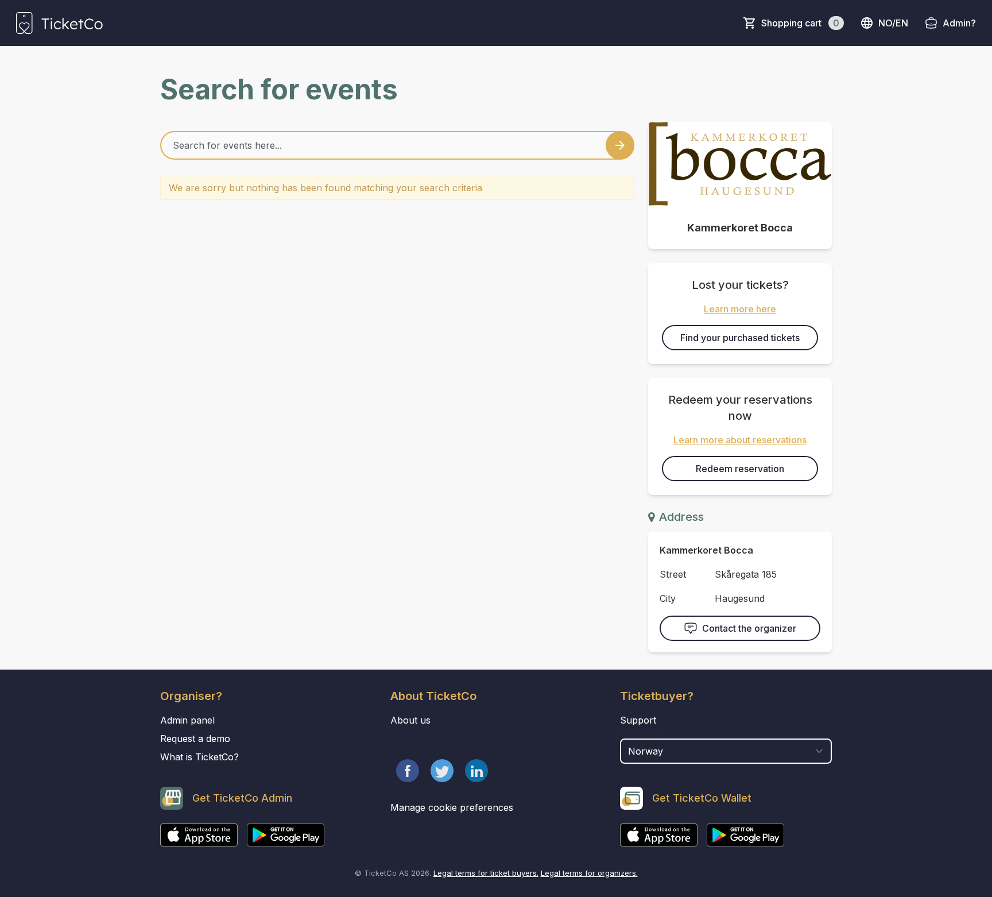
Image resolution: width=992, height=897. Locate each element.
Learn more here (740, 309)
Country (641, 733)
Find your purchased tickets (740, 337)
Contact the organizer (749, 628)
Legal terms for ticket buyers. (485, 872)
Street (673, 574)
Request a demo (195, 738)
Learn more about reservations (740, 440)
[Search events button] (620, 145)
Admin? (959, 23)
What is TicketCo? (199, 757)
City (668, 598)
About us (410, 720)
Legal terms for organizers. (589, 872)
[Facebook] (407, 770)
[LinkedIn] (476, 770)
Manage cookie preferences (451, 807)
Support (638, 720)
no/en (893, 23)
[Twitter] (442, 770)
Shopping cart (800, 23)
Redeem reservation (740, 468)
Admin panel (187, 720)
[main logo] (59, 23)
